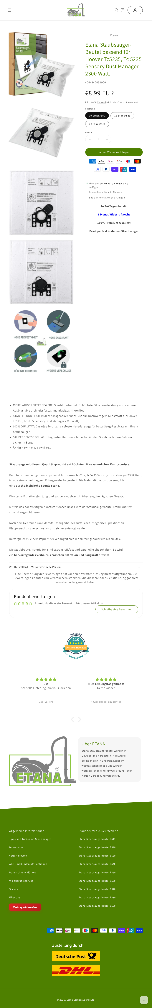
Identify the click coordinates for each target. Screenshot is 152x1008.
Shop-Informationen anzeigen (107, 197)
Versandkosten (18, 855)
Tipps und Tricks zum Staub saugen (30, 839)
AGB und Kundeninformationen (28, 864)
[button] (116, 10)
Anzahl (88, 132)
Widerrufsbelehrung (21, 880)
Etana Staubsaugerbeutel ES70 (97, 889)
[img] (46, 679)
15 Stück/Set (122, 115)
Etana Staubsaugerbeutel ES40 (97, 864)
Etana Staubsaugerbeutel (81, 999)
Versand (101, 102)
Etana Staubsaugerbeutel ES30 (97, 855)
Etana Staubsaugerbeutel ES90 (97, 905)
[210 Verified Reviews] (76, 661)
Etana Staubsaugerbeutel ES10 (97, 839)
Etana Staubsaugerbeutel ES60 (97, 880)
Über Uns (14, 897)
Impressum (16, 847)
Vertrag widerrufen (25, 907)
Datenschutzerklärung (22, 872)
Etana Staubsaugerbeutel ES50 (97, 872)
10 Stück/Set (97, 115)
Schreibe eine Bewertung (116, 609)
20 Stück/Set (97, 124)
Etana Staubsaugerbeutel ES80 (97, 897)
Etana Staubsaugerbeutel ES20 (97, 847)
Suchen (13, 889)
